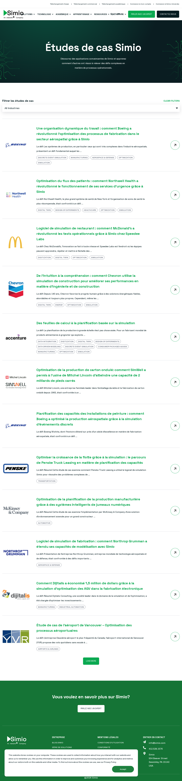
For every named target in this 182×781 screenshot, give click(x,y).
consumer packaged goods (112, 346)
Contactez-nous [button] (168, 14)
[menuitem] (59, 4)
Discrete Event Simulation (52, 157)
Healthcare (90, 210)
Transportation (46, 481)
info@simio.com (157, 742)
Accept (123, 769)
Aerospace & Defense (103, 157)
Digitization (44, 257)
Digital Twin (44, 210)
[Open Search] (111, 14)
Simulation (44, 162)
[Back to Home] (13, 14)
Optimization (126, 157)
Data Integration (47, 341)
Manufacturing (79, 157)
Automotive (44, 523)
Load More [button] (91, 661)
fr (118, 14)
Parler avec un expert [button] (141, 14)
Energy (59, 305)
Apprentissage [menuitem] (81, 14)
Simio (152, 754)
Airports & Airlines (48, 649)
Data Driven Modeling (49, 346)
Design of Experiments (67, 210)
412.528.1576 (156, 748)
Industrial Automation (71, 607)
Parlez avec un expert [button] (91, 708)
